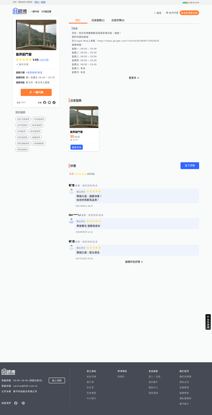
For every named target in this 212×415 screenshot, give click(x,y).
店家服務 (98, 20)
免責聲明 (184, 387)
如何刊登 (173, 13)
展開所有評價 (132, 262)
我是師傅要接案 (189, 13)
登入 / (152, 376)
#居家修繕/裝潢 (34, 72)
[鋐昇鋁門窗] (84, 117)
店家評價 (117, 20)
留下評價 (190, 165)
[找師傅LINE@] (23, 403)
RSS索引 (91, 398)
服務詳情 (76, 147)
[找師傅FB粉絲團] (15, 403)
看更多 (132, 78)
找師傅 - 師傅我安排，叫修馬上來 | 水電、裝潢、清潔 (20, 11)
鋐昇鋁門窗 (76, 132)
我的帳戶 (153, 382)
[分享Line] (49, 102)
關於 (78, 20)
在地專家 (91, 393)
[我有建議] (208, 322)
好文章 (90, 387)
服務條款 (184, 393)
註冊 (158, 376)
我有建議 (153, 393)
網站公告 (184, 382)
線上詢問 (57, 380)
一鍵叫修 (38, 92)
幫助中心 (153, 387)
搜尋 (159, 13)
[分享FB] (44, 102)
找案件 (121, 376)
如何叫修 (91, 376)
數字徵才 (184, 404)
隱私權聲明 (185, 398)
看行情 (90, 382)
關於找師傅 (185, 376)
